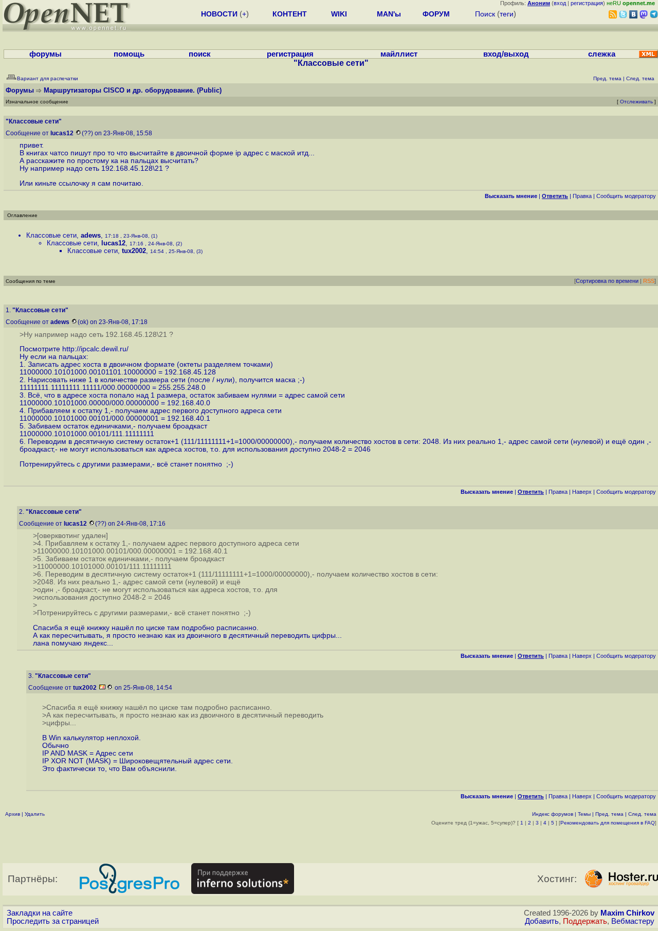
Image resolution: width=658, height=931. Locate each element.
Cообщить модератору (626, 196)
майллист (398, 54)
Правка (582, 196)
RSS (648, 281)
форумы (45, 54)
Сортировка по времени (607, 281)
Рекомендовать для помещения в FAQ (607, 823)
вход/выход (506, 54)
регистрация (587, 3)
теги (507, 14)
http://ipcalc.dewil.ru (94, 349)
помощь (129, 54)
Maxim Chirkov (627, 913)
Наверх (582, 492)
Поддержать (585, 921)
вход (560, 3)
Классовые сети (51, 235)
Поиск (485, 14)
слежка (601, 54)
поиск (200, 54)
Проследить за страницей (53, 921)
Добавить (542, 921)
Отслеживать (636, 101)
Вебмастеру (632, 921)
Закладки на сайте (39, 913)
